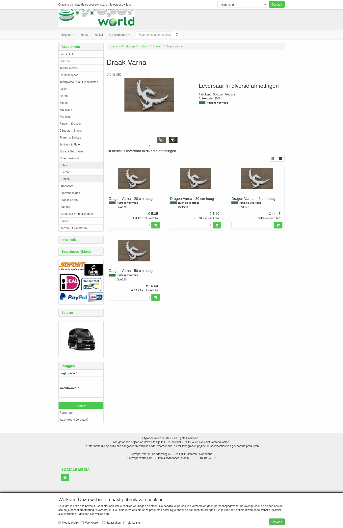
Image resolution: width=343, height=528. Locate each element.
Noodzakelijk (70, 522)
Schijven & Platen (70, 144)
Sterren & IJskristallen (73, 228)
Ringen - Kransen (71, 123)
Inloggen (81, 405)
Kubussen (66, 110)
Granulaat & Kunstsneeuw (77, 214)
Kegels (64, 103)
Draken (65, 179)
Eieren (64, 96)
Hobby (64, 165)
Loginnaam (67, 373)
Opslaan (277, 4)
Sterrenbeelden (70, 193)
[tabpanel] (161, 140)
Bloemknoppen (69, 75)
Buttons (65, 207)
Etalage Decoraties (71, 151)
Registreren (67, 412)
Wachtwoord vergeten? (74, 419)
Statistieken (113, 522)
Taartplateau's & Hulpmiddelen (79, 82)
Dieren (65, 172)
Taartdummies (69, 68)
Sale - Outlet (67, 54)
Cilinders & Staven (71, 130)
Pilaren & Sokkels (70, 137)
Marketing (133, 522)
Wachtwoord (68, 388)
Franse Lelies (69, 200)
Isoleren (65, 61)
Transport (67, 186)
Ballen (63, 89)
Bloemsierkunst (69, 158)
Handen (64, 221)
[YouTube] (65, 477)
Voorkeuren (92, 522)
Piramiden (66, 117)
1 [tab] (149, 146)
